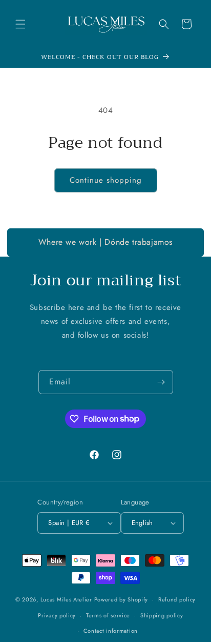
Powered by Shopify (121, 599)
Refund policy (177, 599)
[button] (20, 24)
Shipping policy (161, 615)
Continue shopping (106, 180)
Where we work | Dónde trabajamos (105, 242)
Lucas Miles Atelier (66, 599)
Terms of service (108, 615)
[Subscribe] (161, 382)
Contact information (110, 631)
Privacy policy (57, 615)
